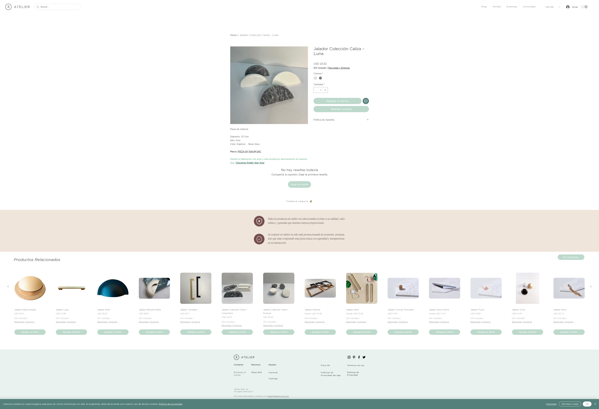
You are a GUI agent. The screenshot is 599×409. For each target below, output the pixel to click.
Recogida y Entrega (339, 68)
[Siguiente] (591, 286)
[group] (299, 304)
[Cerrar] (595, 404)
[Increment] (325, 90)
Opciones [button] (551, 404)
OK (587, 404)
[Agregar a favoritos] (366, 101)
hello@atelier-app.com (278, 396)
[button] (484, 7)
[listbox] (552, 7)
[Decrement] (316, 90)
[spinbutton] (321, 90)
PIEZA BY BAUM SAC (249, 151)
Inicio (233, 35)
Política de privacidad (170, 404)
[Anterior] (8, 286)
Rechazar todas (570, 404)
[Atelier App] (349, 357)
